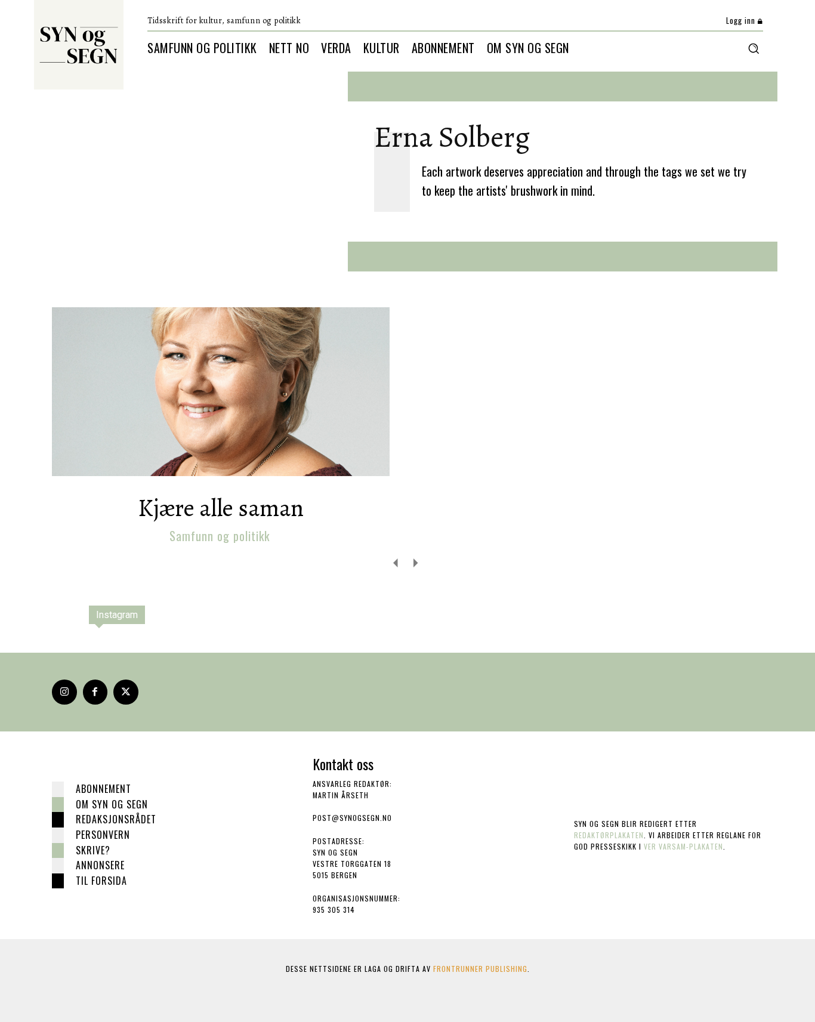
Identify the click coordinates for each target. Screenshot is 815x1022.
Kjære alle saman (221, 508)
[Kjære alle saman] (221, 391)
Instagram (117, 614)
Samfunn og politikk (219, 536)
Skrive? (93, 850)
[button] (753, 48)
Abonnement (103, 789)
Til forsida (101, 880)
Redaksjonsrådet (116, 819)
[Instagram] (64, 692)
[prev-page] (395, 562)
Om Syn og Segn (112, 804)
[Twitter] (125, 692)
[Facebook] (95, 692)
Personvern (103, 835)
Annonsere (100, 865)
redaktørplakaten (609, 835)
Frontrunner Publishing (480, 969)
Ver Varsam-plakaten (683, 846)
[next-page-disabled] (414, 562)
